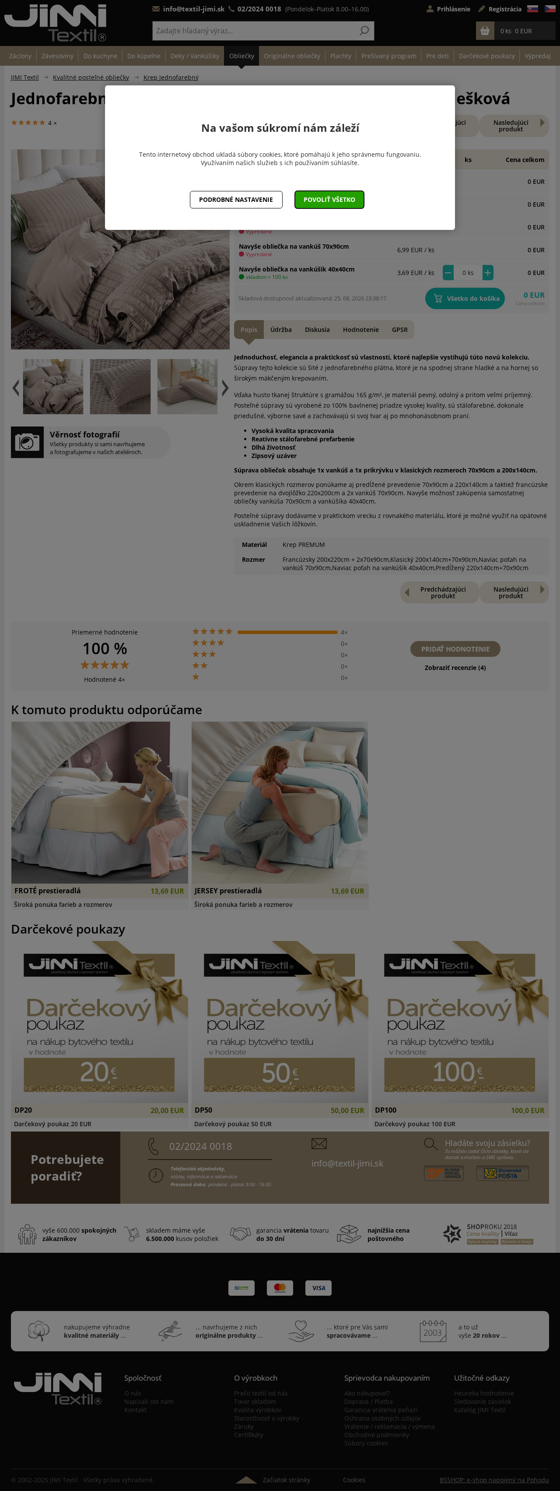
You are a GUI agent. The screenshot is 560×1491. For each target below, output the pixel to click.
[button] (329, 199)
